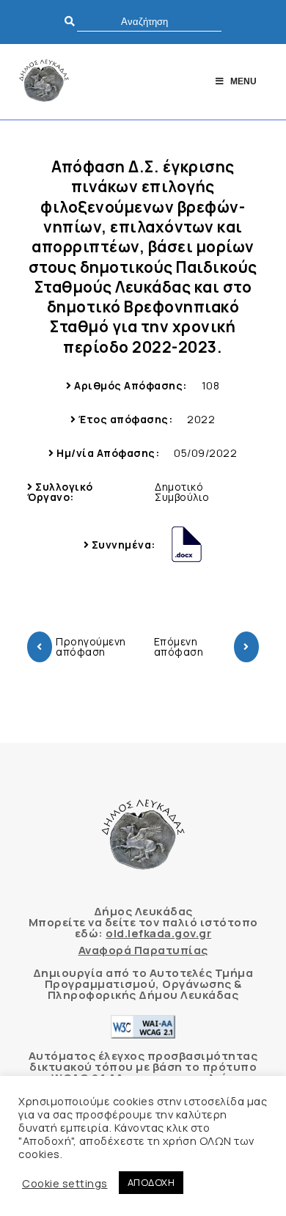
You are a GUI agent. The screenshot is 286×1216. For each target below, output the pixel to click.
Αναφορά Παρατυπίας (143, 950)
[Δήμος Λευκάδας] (44, 82)
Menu (243, 81)
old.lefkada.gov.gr (158, 933)
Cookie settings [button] (65, 1183)
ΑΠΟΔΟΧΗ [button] (151, 1182)
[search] (149, 21)
